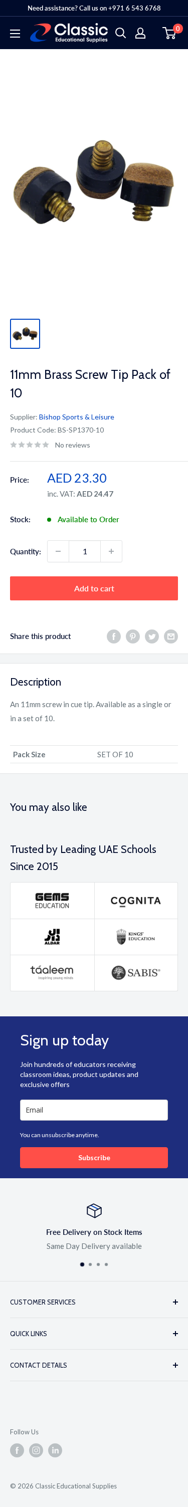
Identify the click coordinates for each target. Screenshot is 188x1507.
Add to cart (94, 588)
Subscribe (94, 1157)
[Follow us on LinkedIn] (55, 1450)
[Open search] (120, 33)
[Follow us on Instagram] (36, 1450)
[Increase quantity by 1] (111, 551)
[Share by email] (171, 635)
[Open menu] (15, 34)
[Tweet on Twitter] (152, 635)
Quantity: (25, 551)
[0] (169, 33)
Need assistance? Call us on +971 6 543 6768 (94, 8)
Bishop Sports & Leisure (76, 416)
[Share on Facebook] (114, 635)
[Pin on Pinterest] (133, 635)
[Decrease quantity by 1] (58, 551)
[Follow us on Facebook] (17, 1450)
